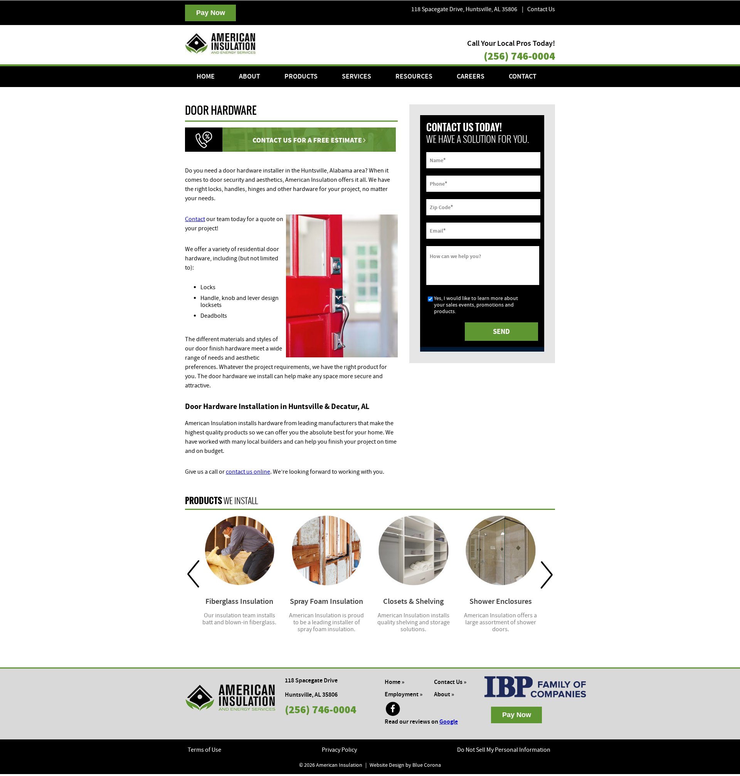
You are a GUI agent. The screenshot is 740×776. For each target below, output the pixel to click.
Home (206, 76)
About (249, 76)
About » (444, 695)
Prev (193, 574)
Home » (394, 682)
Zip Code (441, 207)
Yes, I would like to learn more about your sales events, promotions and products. (476, 305)
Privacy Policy (339, 750)
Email (438, 230)
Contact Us (541, 9)
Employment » (403, 695)
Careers (470, 76)
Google (448, 722)
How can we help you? (455, 256)
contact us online (248, 472)
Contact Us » (450, 682)
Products (301, 76)
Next (547, 574)
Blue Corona (426, 765)
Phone (438, 183)
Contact (522, 76)
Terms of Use (204, 750)
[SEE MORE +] (239, 550)
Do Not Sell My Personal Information (503, 750)
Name (438, 160)
